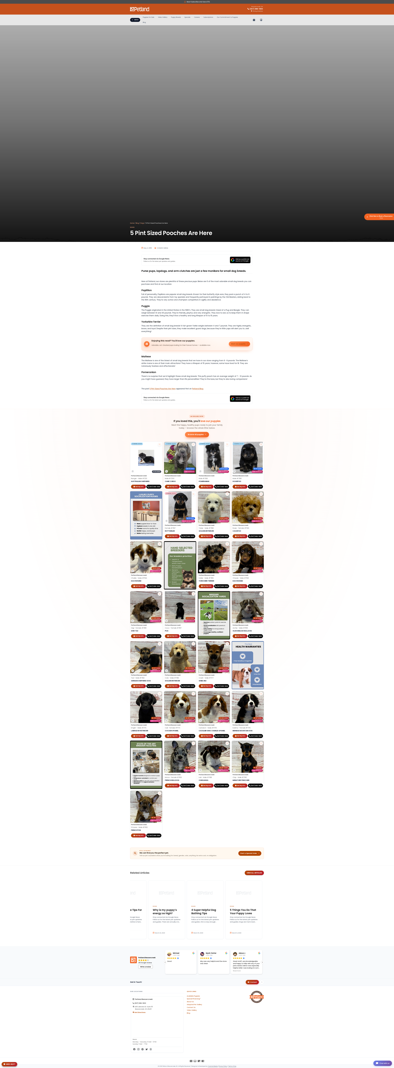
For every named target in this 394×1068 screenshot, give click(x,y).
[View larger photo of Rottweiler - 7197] (193, 494)
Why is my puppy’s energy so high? (165, 911)
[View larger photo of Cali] (193, 694)
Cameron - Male (208, 728)
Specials (187, 17)
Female (170, 528)
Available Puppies (193, 996)
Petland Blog (197, 388)
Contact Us (191, 1007)
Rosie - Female (241, 528)
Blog (144, 22)
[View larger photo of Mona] (193, 743)
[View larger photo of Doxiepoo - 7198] (261, 444)
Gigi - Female (138, 628)
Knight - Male (138, 728)
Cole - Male (172, 678)
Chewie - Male (241, 578)
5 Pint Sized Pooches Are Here (163, 388)
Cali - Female (172, 728)
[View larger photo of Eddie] (227, 544)
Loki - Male (205, 777)
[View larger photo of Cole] (193, 644)
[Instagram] (138, 1049)
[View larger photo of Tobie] (227, 494)
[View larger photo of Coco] (193, 594)
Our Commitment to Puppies (227, 17)
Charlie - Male (139, 578)
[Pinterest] (142, 1049)
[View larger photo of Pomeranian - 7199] (227, 444)
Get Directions (139, 1012)
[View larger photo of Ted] (159, 644)
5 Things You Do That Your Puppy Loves (243, 911)
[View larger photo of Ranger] (159, 444)
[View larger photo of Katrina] (261, 694)
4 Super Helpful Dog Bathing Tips (203, 911)
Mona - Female (173, 777)
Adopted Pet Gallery (194, 1005)
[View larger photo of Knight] (159, 694)
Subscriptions (208, 17)
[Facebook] (134, 1049)
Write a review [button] (145, 967)
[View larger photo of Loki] (227, 743)
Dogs (142, 223)
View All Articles (254, 873)
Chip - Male (240, 777)
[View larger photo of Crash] (227, 644)
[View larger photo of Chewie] (261, 544)
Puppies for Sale (148, 17)
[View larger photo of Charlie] (159, 544)
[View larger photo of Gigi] (159, 594)
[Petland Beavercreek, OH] (139, 9)
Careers (197, 17)
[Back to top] (262, 982)
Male (169, 478)
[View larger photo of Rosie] (261, 494)
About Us (190, 1002)
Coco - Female (173, 628)
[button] (262, 962)
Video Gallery (162, 17)
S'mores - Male (139, 827)
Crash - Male (206, 678)
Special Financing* (193, 999)
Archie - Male (240, 628)
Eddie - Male (206, 578)
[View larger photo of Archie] (261, 594)
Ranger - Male (139, 478)
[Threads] (150, 1049)
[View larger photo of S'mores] (159, 793)
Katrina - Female (241, 728)
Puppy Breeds (176, 17)
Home (132, 223)
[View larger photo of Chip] (261, 743)
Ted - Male (137, 678)
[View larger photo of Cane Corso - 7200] (193, 444)
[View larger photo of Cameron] (227, 694)
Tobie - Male (206, 528)
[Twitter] (146, 1049)
